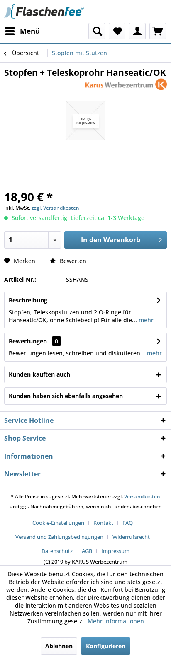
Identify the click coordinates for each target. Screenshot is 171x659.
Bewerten (72, 261)
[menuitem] (22, 31)
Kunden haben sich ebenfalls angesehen (66, 396)
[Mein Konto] (137, 31)
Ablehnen (59, 646)
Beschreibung (28, 300)
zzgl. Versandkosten (55, 207)
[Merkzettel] (117, 31)
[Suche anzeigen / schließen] (96, 31)
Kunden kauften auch (39, 374)
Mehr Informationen (116, 621)
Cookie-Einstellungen (58, 522)
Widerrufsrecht (131, 537)
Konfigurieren (105, 646)
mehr (145, 320)
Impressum (115, 551)
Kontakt (103, 522)
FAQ (127, 522)
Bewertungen (28, 341)
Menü (30, 31)
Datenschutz (57, 551)
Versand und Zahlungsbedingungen (59, 537)
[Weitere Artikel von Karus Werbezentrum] (126, 85)
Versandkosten (142, 496)
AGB (87, 551)
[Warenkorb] (157, 31)
